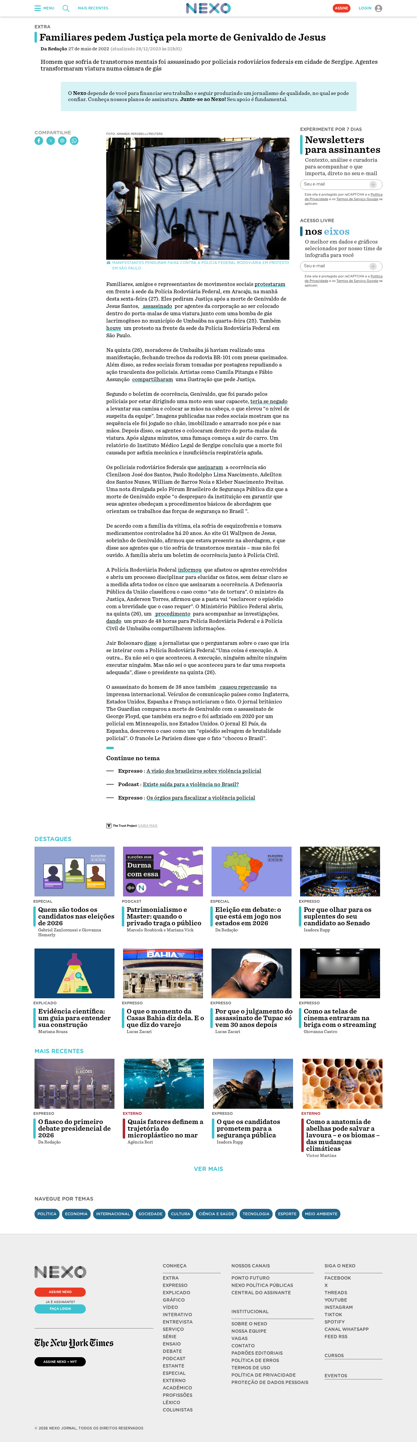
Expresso (309, 901)
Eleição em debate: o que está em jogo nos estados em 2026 (248, 916)
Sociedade (150, 1214)
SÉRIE (169, 1336)
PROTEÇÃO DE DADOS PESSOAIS (269, 1382)
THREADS (336, 1292)
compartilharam (152, 379)
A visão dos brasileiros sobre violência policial (204, 771)
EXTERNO (174, 1380)
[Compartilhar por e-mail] (62, 140)
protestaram (270, 284)
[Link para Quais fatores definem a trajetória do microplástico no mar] (164, 1084)
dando (113, 621)
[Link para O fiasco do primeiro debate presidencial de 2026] (74, 1084)
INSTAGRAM (339, 1307)
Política (47, 1214)
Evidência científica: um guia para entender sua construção (74, 1018)
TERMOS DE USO (250, 1367)
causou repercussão (243, 687)
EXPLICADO (176, 1292)
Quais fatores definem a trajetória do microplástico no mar (165, 1129)
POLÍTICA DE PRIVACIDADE (263, 1375)
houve (113, 328)
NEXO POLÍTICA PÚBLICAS (262, 1285)
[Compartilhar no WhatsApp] (74, 140)
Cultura (180, 1214)
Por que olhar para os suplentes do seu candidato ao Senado (338, 916)
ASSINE (341, 8)
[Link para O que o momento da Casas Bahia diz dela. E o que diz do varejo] (163, 974)
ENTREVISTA (178, 1322)
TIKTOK (333, 1314)
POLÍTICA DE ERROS (255, 1360)
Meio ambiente (321, 1214)
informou (189, 570)
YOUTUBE (336, 1300)
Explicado (45, 1003)
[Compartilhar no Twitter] (50, 140)
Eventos (336, 1375)
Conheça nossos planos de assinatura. (133, 99)
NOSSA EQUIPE (249, 1331)
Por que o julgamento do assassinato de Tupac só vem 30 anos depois (254, 1018)
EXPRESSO (175, 1285)
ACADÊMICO (177, 1388)
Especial (43, 901)
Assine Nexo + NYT (60, 1362)
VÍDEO (170, 1307)
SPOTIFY (335, 1322)
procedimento (172, 614)
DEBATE (172, 1351)
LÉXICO (171, 1402)
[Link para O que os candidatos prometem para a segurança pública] (253, 1084)
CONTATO (243, 1345)
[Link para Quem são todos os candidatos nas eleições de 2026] (74, 872)
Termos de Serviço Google (357, 199)
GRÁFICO (174, 1300)
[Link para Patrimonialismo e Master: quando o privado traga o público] (163, 872)
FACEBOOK (338, 1278)
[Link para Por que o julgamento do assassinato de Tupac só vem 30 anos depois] (252, 974)
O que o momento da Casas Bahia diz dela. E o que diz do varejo (165, 1018)
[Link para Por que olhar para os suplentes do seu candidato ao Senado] (340, 872)
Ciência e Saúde (216, 1214)
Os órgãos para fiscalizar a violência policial (201, 798)
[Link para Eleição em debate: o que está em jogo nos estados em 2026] (252, 872)
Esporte (287, 1214)
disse (150, 643)
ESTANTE (173, 1366)
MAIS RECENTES (93, 8)
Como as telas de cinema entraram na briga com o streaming (340, 1018)
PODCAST (174, 1358)
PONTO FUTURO (250, 1278)
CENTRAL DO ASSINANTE (261, 1292)
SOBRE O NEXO (249, 1323)
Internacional (113, 1214)
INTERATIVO (177, 1314)
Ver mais (208, 1169)
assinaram (210, 467)
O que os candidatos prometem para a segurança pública (248, 1129)
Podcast (131, 901)
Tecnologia (256, 1214)
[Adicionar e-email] (373, 184)
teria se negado (269, 401)
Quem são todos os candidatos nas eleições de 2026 (76, 916)
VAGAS (239, 1338)
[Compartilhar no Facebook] (38, 140)
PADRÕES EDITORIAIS (257, 1353)
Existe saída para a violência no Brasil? (191, 784)
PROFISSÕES (177, 1395)
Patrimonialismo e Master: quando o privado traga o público (164, 916)
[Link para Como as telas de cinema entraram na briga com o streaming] (340, 974)
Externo (132, 1113)
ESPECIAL (174, 1373)
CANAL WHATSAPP (347, 1329)
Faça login (60, 1308)
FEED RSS (336, 1336)
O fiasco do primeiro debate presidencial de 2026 (74, 1129)
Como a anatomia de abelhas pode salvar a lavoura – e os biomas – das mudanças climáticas (343, 1135)
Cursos (334, 1355)
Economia (76, 1214)
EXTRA (171, 1278)
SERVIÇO (173, 1329)
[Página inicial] (208, 8)
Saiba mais (148, 825)
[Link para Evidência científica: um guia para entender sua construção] (74, 974)
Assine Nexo (60, 1292)
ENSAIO (172, 1344)
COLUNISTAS (178, 1410)
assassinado (157, 306)
